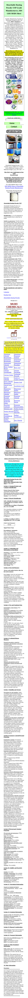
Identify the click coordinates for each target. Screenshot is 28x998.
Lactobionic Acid (19, 386)
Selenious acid (8, 409)
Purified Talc (7, 295)
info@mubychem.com (16, 318)
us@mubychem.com (16, 325)
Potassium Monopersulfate (18, 406)
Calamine (6, 292)
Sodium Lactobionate (18, 416)
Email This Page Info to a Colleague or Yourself (14, 113)
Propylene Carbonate (7, 406)
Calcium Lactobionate (7, 371)
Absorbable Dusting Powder (12, 298)
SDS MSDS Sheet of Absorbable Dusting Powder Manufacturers (14, 187)
